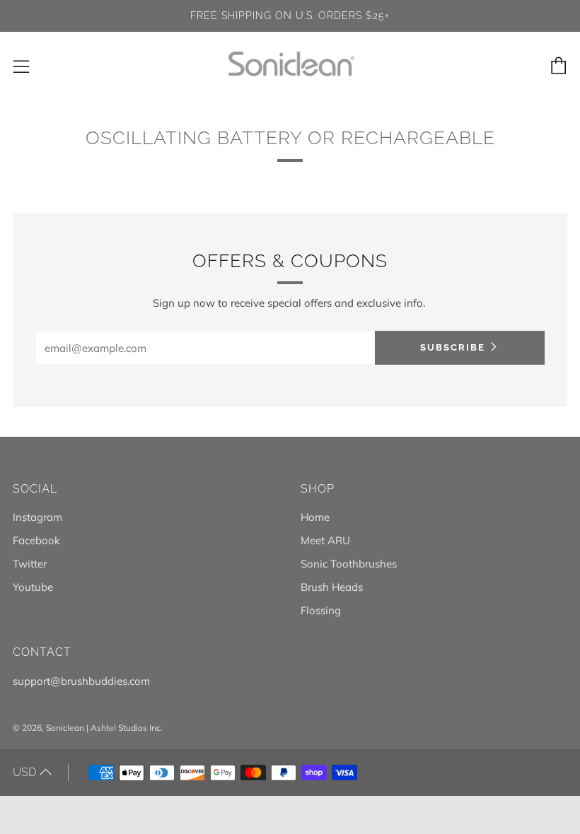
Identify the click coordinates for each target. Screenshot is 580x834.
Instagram (37, 517)
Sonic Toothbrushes (349, 563)
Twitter (30, 563)
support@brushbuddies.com (81, 681)
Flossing (321, 610)
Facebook (36, 540)
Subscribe (452, 347)
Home (315, 517)
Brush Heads (332, 587)
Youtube (33, 587)
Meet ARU (325, 540)
